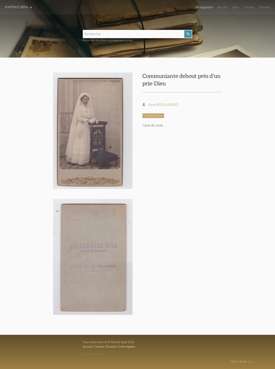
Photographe (204, 7)
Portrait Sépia (17, 7)
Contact (249, 7)
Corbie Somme (153, 115)
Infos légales (127, 346)
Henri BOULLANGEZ (163, 104)
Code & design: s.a (241, 361)
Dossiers (264, 7)
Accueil (222, 7)
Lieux (235, 7)
